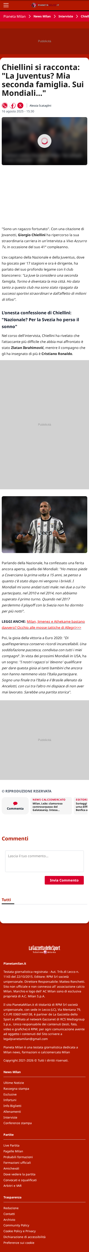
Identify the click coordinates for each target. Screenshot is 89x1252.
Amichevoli (11, 1168)
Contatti (9, 1214)
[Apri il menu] (6, 5)
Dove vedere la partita (19, 1174)
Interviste (66, 16)
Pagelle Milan (13, 1151)
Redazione (11, 1208)
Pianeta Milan (14, 16)
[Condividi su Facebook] (13, 105)
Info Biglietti (12, 1106)
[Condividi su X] (20, 105)
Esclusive (10, 1094)
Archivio (9, 1220)
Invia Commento (64, 880)
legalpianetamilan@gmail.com (25, 1039)
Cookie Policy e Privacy (19, 1231)
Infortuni (9, 1100)
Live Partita (11, 1145)
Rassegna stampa (16, 1088)
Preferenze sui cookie (18, 1243)
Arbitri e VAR (12, 1186)
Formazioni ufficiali (17, 1163)
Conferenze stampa (17, 1123)
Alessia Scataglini (40, 105)
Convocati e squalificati (20, 1180)
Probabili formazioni (18, 1157)
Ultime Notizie (13, 1083)
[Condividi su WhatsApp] (5, 105)
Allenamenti (12, 1111)
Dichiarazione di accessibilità (24, 1237)
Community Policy (16, 1225)
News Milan (42, 16)
